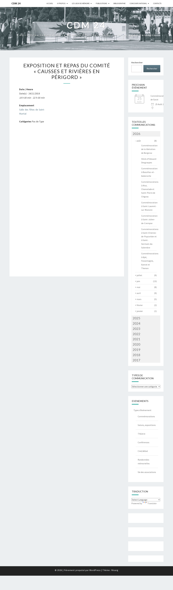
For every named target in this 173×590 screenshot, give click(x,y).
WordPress (95, 570)
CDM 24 (16, 3)
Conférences (143, 442)
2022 (136, 334)
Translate (152, 503)
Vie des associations (147, 472)
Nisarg (114, 570)
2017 (136, 360)
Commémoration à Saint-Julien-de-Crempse (149, 219)
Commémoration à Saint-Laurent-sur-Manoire (149, 206)
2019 (136, 350)
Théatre (141, 433)
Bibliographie (120, 3)
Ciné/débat (143, 451)
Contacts (157, 3)
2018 (136, 355)
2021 (136, 339)
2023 (136, 329)
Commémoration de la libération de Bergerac (149, 149)
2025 (136, 318)
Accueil (49, 3)
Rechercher (137, 62)
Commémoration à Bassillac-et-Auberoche (149, 172)
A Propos (61, 3)
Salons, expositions (147, 425)
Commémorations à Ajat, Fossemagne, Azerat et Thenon (149, 261)
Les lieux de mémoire (81, 3)
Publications (101, 3)
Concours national (138, 3)
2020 (136, 344)
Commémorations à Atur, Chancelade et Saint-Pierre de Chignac (149, 189)
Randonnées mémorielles (144, 461)
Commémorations (146, 416)
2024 (136, 323)
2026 (136, 134)
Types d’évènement (142, 410)
